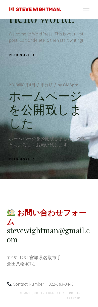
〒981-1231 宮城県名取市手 (34, 257)
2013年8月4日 (22, 84)
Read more (19, 55)
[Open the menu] (86, 9)
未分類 (46, 84)
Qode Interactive (46, 293)
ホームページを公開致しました (45, 108)
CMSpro (68, 84)
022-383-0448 (61, 284)
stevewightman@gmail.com (48, 234)
